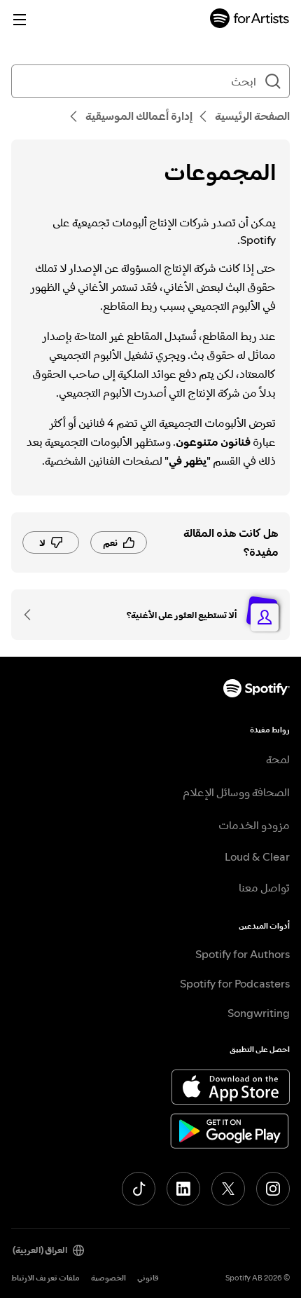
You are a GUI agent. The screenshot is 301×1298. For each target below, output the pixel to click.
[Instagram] (273, 1188)
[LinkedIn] (183, 1188)
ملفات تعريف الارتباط (45, 1278)
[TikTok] (138, 1188)
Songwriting (258, 1012)
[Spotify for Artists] (250, 20)
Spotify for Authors (242, 954)
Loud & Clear (257, 856)
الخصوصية (108, 1278)
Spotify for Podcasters (235, 983)
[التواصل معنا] (32, 614)
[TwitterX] (228, 1188)
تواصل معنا (264, 887)
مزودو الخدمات (254, 825)
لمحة (278, 759)
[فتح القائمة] (19, 19)
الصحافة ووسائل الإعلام (236, 792)
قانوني (148, 1278)
